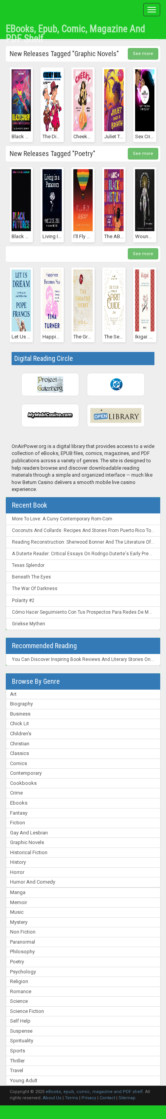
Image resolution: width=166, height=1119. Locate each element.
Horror (17, 872)
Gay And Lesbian (29, 833)
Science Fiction (27, 1011)
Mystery (18, 922)
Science (19, 1001)
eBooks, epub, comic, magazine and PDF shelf (75, 31)
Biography (21, 704)
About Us (52, 1097)
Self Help (20, 1021)
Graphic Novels (27, 842)
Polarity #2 (23, 600)
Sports (17, 1051)
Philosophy (22, 951)
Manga (17, 892)
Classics (19, 753)
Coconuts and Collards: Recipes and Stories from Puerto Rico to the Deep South (86, 530)
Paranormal (22, 942)
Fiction (17, 823)
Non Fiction (23, 932)
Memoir (18, 902)
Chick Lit (19, 723)
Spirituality (21, 1040)
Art (13, 694)
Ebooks (18, 803)
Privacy (88, 1097)
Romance (20, 991)
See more (143, 53)
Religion (19, 981)
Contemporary (26, 773)
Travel (16, 1070)
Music (17, 912)
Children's (20, 733)
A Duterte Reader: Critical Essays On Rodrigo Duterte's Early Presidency (86, 553)
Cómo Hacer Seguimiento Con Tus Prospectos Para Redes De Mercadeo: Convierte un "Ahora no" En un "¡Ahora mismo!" (86, 612)
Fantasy (18, 813)
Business (20, 714)
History (18, 862)
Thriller (17, 1061)
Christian (19, 744)
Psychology (23, 972)
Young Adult (23, 1080)
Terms (71, 1097)
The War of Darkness (35, 588)
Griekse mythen (28, 623)
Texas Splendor (28, 565)
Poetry (17, 962)
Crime (16, 793)
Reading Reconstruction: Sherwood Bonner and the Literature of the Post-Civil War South (86, 542)
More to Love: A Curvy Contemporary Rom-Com (62, 519)
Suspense (21, 1031)
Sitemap (127, 1097)
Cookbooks (23, 783)
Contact (107, 1097)
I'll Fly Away (86, 236)
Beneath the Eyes (31, 577)
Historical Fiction (28, 852)
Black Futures (27, 236)
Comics (18, 763)
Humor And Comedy (32, 882)
